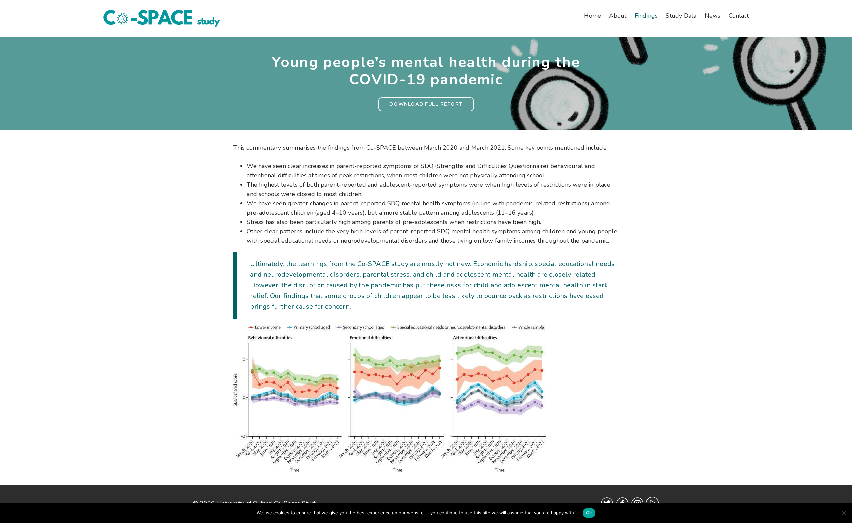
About (617, 16)
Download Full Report (425, 104)
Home (592, 16)
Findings (646, 16)
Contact (739, 16)
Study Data (681, 16)
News (713, 16)
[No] (843, 513)
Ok (589, 512)
